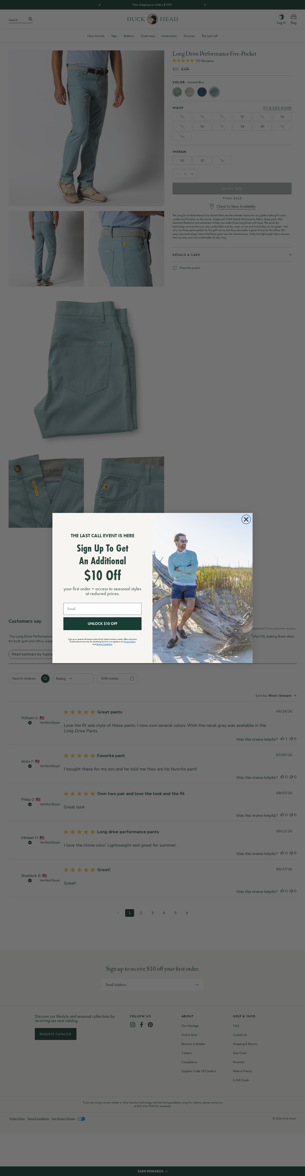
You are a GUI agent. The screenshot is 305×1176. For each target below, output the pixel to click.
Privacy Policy (130, 641)
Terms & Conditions (104, 644)
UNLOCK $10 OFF (102, 623)
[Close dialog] (246, 519)
